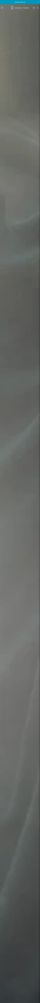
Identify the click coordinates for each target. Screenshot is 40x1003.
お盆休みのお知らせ (20, 2)
